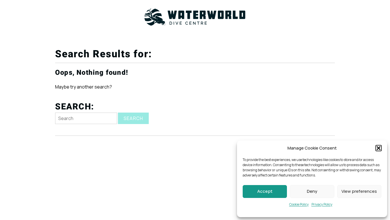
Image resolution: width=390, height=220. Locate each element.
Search (133, 118)
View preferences (359, 191)
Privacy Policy (321, 204)
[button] (378, 148)
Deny (312, 191)
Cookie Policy (299, 204)
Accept (264, 191)
